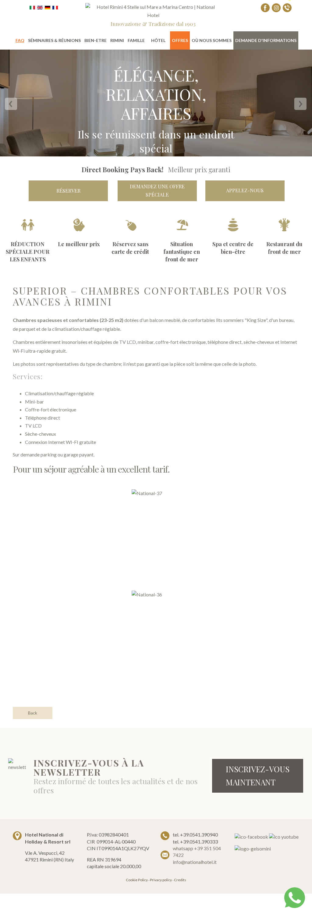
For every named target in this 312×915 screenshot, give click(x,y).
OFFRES (180, 40)
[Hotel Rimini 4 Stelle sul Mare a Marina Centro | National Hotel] (153, 10)
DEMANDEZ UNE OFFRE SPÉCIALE (157, 190)
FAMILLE (136, 40)
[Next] (300, 105)
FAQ (20, 40)
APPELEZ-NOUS (245, 190)
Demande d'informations (265, 40)
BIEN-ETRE (95, 40)
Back (32, 712)
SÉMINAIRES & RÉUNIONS (54, 40)
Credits (180, 880)
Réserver (68, 190)
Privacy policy (161, 880)
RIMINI (117, 40)
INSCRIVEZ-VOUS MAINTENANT (257, 776)
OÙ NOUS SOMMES (212, 40)
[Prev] (12, 105)
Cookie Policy (137, 880)
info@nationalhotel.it (195, 862)
